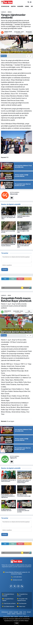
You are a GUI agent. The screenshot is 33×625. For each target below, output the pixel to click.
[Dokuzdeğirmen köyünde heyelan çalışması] (8, 239)
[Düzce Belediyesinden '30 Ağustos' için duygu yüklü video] (8, 211)
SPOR (9, 295)
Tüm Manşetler (22, 603)
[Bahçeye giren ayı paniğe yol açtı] (8, 225)
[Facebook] (11, 586)
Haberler (3, 12)
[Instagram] (18, 586)
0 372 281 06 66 (17, 577)
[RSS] (22, 586)
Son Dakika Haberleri (9, 606)
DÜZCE (9, 12)
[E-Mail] (11, 198)
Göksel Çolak (14, 194)
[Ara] (28, 2)
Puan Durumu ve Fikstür (10, 603)
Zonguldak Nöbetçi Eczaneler (8, 595)
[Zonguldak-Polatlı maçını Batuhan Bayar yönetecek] (16, 323)
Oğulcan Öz (13, 457)
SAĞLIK (9, 613)
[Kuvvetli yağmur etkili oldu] (24, 225)
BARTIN (13, 6)
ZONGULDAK (5, 6)
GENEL (27, 6)
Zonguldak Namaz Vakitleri (8, 599)
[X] (14, 586)
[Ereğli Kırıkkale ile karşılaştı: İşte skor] (8, 504)
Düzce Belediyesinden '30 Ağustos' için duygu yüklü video (8, 217)
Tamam (16, 623)
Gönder (4, 269)
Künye (24, 613)
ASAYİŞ (21, 616)
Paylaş (4, 55)
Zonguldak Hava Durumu (22, 595)
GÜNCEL (14, 613)
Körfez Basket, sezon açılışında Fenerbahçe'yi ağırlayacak (8, 496)
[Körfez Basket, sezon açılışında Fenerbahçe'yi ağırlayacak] (8, 489)
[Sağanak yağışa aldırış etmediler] (24, 211)
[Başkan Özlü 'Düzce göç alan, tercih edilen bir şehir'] (24, 239)
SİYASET (29, 612)
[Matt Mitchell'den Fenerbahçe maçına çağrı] (24, 489)
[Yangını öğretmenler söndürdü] (16, 44)
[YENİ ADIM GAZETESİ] (7, 2)
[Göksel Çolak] (5, 195)
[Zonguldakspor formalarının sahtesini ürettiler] (24, 504)
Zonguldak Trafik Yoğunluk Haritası (22, 599)
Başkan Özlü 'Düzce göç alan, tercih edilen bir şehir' (23, 246)
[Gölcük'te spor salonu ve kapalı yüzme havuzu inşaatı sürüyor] (24, 474)
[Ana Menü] (30, 2)
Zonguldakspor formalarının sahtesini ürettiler (23, 511)
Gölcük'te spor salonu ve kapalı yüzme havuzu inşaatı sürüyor (24, 481)
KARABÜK (20, 6)
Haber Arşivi (22, 606)
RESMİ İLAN (19, 613)
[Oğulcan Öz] (5, 459)
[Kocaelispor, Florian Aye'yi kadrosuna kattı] (8, 474)
